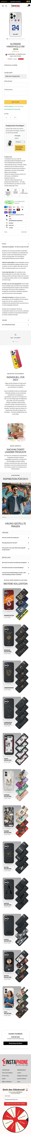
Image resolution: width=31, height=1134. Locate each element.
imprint (3, 1078)
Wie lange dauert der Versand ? (9, 542)
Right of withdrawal (6, 1081)
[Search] (6, 6)
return (18, 1081)
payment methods (21, 1078)
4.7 (6, 1)
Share (5, 232)
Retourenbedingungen (8, 324)
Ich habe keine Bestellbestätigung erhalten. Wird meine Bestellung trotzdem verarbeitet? (14, 573)
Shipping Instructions (22, 1075)
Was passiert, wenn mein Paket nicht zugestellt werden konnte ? (13, 548)
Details (4, 243)
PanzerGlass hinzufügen (19, 148)
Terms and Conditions (7, 1072)
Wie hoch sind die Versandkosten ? (10, 537)
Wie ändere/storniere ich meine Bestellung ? (13, 567)
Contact (19, 1072)
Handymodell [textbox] (8, 72)
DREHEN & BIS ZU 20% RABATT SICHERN (15, 1103)
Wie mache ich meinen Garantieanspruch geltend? (14, 562)
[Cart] (28, 6)
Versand (4, 320)
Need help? (24, 232)
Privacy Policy (5, 1075)
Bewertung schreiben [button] (15, 1043)
